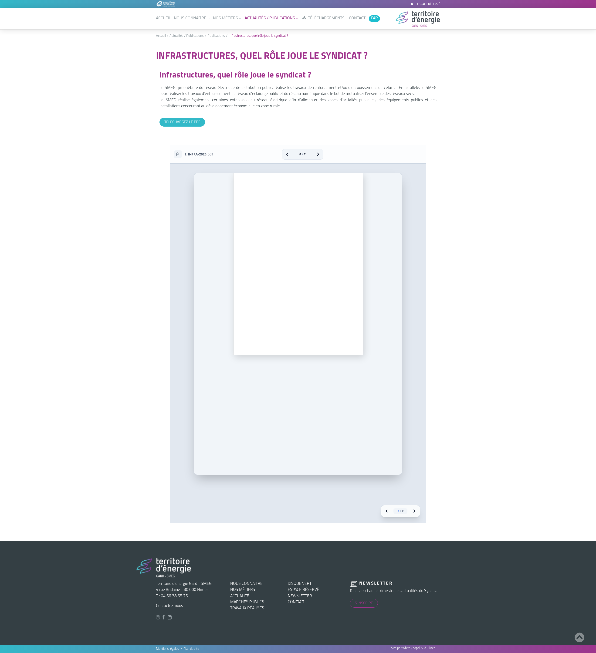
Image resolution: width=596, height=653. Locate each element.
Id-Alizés (429, 648)
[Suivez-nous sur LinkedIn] (170, 618)
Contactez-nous (169, 606)
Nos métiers (225, 18)
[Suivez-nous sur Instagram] (158, 618)
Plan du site (191, 649)
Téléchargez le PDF (182, 122)
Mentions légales (167, 649)
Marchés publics (247, 602)
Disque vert (300, 584)
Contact (357, 18)
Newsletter (300, 596)
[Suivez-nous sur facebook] (164, 618)
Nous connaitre (190, 18)
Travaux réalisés (247, 608)
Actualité (239, 596)
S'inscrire (364, 603)
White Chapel (411, 648)
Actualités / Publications (270, 18)
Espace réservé (428, 4)
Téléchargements (326, 18)
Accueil (163, 18)
